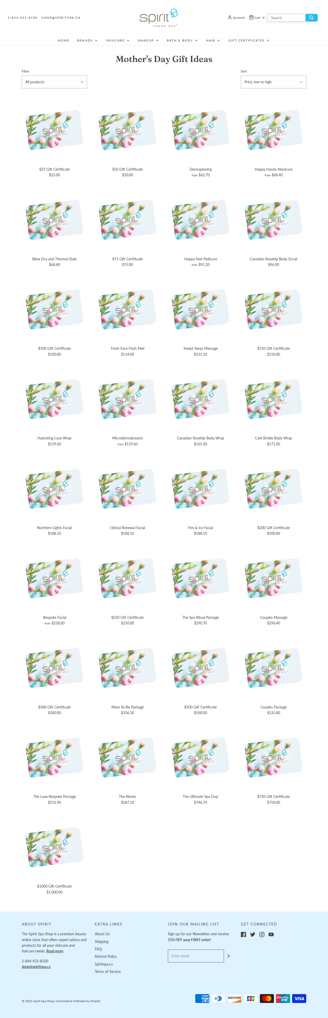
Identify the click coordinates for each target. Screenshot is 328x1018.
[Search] (311, 17)
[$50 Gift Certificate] (127, 130)
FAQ (98, 949)
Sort (244, 71)
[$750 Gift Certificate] (273, 757)
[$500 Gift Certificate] (200, 668)
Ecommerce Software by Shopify (78, 1001)
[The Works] (127, 757)
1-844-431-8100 (23, 17)
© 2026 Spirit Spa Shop (38, 1001)
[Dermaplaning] (200, 130)
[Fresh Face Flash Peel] (127, 309)
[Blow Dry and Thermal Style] (54, 219)
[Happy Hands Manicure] (273, 130)
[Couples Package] (273, 668)
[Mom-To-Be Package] (127, 668)
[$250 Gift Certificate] (127, 578)
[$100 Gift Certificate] (54, 309)
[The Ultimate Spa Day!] (200, 757)
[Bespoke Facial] (54, 578)
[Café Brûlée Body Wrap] (273, 398)
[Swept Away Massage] (200, 309)
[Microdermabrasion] (127, 398)
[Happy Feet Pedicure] (200, 219)
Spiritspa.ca (104, 964)
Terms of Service (108, 971)
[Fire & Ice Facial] (200, 488)
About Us (102, 934)
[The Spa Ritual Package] (200, 578)
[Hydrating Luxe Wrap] (54, 398)
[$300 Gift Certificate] (54, 668)
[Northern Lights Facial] (54, 488)
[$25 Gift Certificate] (54, 130)
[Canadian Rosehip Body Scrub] (273, 219)
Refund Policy (106, 956)
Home (63, 40)
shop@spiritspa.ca (61, 17)
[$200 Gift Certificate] (273, 488)
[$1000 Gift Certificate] (54, 847)
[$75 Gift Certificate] (127, 219)
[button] (54, 82)
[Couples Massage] (273, 578)
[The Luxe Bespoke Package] (54, 757)
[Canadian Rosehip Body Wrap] (200, 398)
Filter (25, 71)
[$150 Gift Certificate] (273, 309)
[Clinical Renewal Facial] (127, 488)
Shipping (101, 941)
